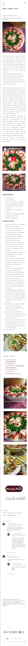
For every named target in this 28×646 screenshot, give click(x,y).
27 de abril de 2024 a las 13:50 (14, 557)
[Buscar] (25, 2)
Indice (10, 9)
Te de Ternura (11, 523)
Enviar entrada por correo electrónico (12, 513)
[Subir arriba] (25, 642)
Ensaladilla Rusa (11, 515)
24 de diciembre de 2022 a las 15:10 (15, 524)
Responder (11, 552)
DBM (3, 5)
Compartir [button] (5, 510)
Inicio (4, 9)
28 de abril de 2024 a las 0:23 (18, 564)
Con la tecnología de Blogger (15, 638)
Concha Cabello (17, 533)
